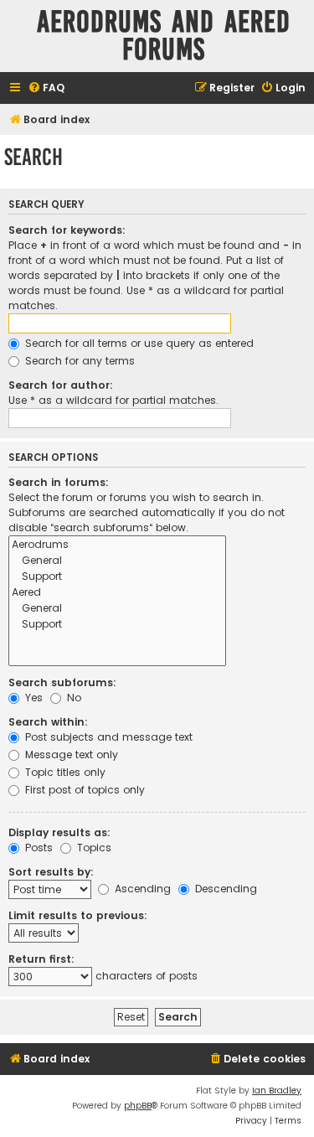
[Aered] (117, 593)
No (72, 697)
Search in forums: (58, 482)
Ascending (141, 888)
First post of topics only (83, 790)
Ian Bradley (276, 1090)
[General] (117, 561)
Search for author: (60, 385)
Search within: (48, 722)
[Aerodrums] (117, 545)
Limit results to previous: (77, 915)
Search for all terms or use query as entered (138, 343)
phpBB (138, 1105)
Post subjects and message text (107, 737)
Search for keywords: (67, 230)
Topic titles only (64, 772)
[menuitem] (46, 88)
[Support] (117, 577)
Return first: (41, 959)
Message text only (70, 754)
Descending (224, 888)
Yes (32, 697)
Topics (92, 847)
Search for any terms (78, 361)
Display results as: (59, 832)
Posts (37, 847)
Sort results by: (51, 872)
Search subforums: (62, 682)
